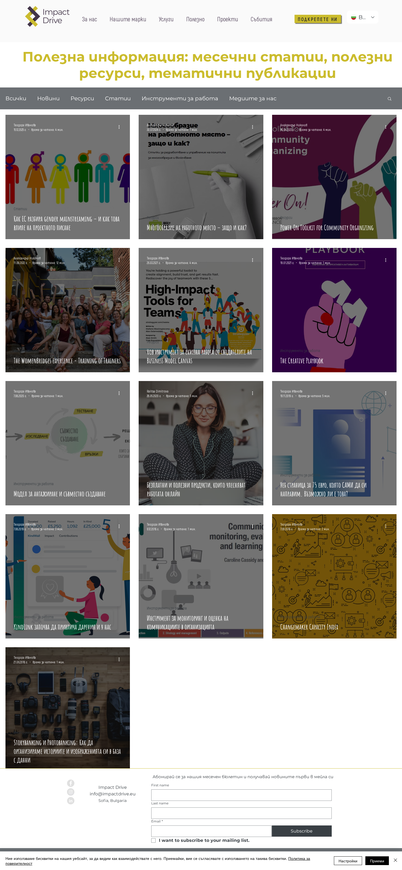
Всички (15, 98)
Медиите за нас (252, 98)
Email (157, 821)
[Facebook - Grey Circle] (70, 783)
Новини (48, 98)
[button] (389, 99)
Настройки (348, 860)
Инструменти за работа (180, 98)
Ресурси (82, 98)
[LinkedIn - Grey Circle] (70, 800)
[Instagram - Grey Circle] (70, 792)
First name (160, 785)
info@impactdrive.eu (113, 793)
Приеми (377, 860)
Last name (159, 803)
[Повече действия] (121, 127)
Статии (118, 98)
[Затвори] (395, 861)
